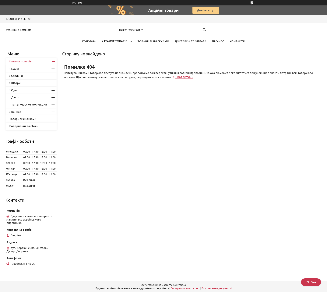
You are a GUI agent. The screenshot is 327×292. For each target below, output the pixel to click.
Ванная (16, 111)
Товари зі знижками (153, 41)
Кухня (15, 68)
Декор (15, 97)
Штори (15, 83)
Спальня (17, 75)
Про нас (218, 41)
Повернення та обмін (23, 126)
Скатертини (184, 77)
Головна (89, 41)
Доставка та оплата (190, 41)
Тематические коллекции (29, 104)
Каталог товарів (114, 41)
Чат (313, 282)
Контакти (237, 41)
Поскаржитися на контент (185, 288)
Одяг (14, 90)
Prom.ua (182, 285)
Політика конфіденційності (217, 288)
